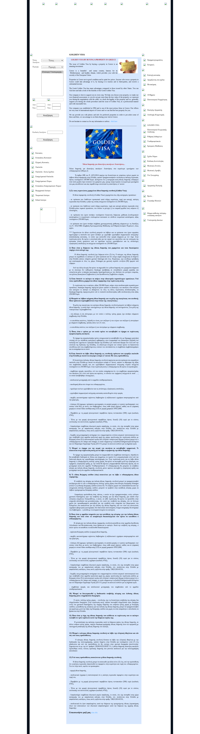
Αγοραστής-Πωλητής (154, 186)
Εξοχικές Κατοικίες (42, 162)
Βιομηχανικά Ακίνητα (42, 191)
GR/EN (100, 13)
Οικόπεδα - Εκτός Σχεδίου (44, 172)
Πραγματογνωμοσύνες (155, 60)
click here (114, 121)
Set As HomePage (162, 731)
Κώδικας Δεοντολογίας (155, 161)
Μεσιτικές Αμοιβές (154, 171)
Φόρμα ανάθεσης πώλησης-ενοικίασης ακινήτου (156, 214)
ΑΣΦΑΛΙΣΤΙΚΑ (66, 4)
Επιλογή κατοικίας (153, 75)
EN (167, 727)
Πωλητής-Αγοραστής (154, 110)
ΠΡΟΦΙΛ (50, 4)
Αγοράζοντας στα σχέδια (155, 80)
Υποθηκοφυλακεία (153, 141)
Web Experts (83, 731)
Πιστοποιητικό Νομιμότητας (157, 100)
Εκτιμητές (150, 65)
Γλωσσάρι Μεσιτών (154, 201)
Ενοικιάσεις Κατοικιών (43, 158)
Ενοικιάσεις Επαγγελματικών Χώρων (48, 186)
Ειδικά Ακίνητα (40, 200)
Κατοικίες (38, 153)
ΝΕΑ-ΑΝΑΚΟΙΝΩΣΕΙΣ (134, 4)
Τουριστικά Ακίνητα (42, 195)
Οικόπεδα (38, 167)
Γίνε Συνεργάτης (153, 175)
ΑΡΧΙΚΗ (37, 4)
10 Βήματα (151, 95)
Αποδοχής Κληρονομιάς (155, 115)
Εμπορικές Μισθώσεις (155, 146)
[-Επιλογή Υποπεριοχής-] (52, 72)
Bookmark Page (149, 731)
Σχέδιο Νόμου (152, 156)
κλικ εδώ (94, 713)
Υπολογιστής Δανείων (155, 220)
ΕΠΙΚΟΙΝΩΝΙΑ (156, 4)
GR (164, 727)
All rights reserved (52, 731)
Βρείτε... (150, 196)
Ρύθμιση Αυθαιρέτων (154, 137)
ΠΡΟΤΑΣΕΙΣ (114, 4)
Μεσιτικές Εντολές (154, 166)
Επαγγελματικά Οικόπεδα (44, 177)
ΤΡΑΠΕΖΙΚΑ (83, 4)
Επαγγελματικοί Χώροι (43, 181)
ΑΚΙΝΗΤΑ (98, 4)
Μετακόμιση (151, 85)
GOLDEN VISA (153, 125)
